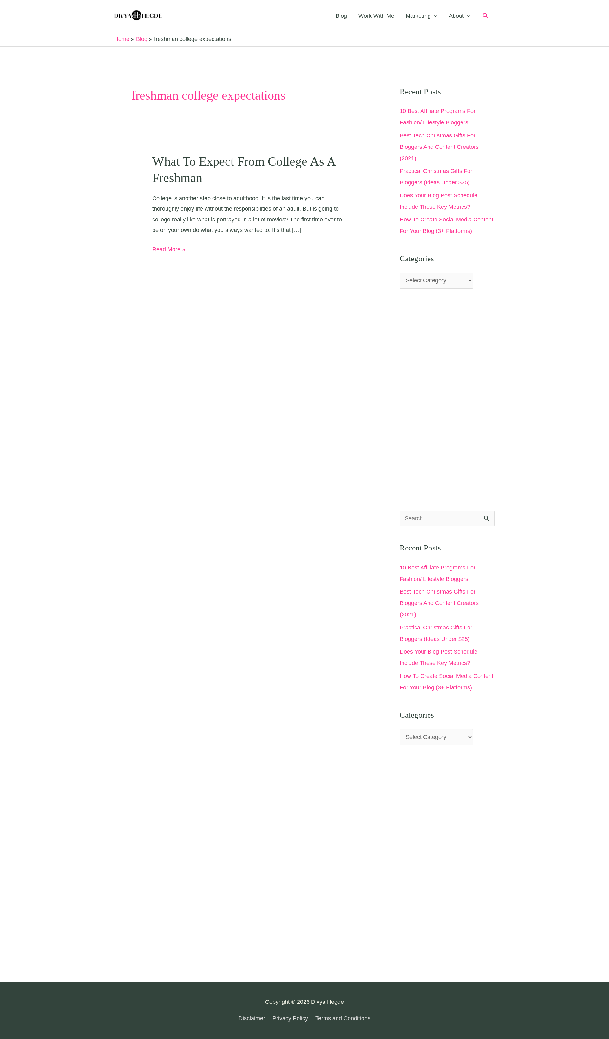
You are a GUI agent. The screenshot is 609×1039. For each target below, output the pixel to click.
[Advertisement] (447, 400)
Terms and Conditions (342, 1018)
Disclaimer (252, 1018)
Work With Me (376, 16)
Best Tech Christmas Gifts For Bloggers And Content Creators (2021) (439, 146)
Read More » (168, 250)
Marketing (418, 16)
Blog (341, 16)
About (456, 16)
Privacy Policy (290, 1018)
